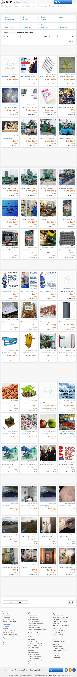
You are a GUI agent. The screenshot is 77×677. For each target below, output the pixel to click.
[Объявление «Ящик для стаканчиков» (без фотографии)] (67, 280)
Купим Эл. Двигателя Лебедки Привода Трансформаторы (10, 250)
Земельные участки (8, 632)
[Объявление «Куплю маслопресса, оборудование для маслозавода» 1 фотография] (10, 453)
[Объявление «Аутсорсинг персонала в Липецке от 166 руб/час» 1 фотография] (67, 96)
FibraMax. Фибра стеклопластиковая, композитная (67, 76)
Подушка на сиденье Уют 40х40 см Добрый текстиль (67, 250)
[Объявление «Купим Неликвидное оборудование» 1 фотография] (29, 238)
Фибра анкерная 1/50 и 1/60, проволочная (48, 76)
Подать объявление (56, 670)
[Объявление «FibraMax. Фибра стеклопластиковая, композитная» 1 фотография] (67, 65)
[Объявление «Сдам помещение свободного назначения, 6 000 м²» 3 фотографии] (48, 310)
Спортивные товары (59, 641)
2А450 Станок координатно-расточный (29, 188)
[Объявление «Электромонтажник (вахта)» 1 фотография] (29, 208)
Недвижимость (19, 6)
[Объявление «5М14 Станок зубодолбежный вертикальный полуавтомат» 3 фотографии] (67, 127)
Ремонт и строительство (35, 660)
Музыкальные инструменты (61, 638)
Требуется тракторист (28, 76)
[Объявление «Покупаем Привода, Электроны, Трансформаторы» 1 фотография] (67, 208)
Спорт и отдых (57, 628)
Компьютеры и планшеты (60, 617)
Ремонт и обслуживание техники (37, 629)
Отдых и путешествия (59, 640)
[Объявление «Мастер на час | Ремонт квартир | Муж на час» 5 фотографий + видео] (67, 453)
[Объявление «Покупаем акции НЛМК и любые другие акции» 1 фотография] (67, 391)
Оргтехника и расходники (60, 619)
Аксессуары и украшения (35, 645)
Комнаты (5, 628)
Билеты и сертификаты (59, 630)
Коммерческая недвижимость (11, 636)
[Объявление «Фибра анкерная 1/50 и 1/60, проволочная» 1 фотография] (48, 65)
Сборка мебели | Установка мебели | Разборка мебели (10, 291)
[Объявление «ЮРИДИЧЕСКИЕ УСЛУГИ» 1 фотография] (29, 556)
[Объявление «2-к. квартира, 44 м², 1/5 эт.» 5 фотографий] (48, 556)
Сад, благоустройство (34, 633)
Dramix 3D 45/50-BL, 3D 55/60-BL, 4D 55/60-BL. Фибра (29, 107)
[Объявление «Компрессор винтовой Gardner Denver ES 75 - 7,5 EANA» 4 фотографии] (67, 341)
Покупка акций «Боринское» (10, 219)
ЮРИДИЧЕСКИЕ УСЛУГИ (29, 567)
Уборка (30, 636)
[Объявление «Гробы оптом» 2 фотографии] (10, 310)
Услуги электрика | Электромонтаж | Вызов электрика (48, 291)
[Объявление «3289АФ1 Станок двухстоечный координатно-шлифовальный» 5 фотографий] (29, 127)
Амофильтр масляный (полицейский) (67, 322)
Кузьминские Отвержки (12, 19)
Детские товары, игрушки (35, 643)
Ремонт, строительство (34, 631)
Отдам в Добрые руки (66, 567)
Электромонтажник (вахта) (29, 219)
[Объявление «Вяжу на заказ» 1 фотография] (67, 525)
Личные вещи (42, 6)
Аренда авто (6, 505)
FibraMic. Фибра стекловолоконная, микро (10, 107)
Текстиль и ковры (33, 664)
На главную (4, 10)
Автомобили (6, 614)
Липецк (7, 17)
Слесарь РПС (44, 219)
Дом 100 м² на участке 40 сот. (48, 403)
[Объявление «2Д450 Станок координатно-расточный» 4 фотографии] (10, 177)
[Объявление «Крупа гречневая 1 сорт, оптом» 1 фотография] (10, 391)
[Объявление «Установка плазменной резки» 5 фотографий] (67, 177)
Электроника (62, 6)
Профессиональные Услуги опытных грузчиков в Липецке (10, 138)
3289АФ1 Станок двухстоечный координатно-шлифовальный (29, 138)
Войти (74, 2)
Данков (43, 17)
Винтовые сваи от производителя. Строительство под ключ (10, 434)
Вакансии (5, 643)
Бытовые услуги (32, 616)
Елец (24, 17)
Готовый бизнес (57, 655)
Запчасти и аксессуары (9, 621)
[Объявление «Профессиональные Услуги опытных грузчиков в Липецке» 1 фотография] (10, 127)
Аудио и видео (57, 614)
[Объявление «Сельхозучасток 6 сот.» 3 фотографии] (10, 525)
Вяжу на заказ (63, 536)
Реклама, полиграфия (34, 627)
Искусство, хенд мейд (34, 619)
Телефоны (56, 623)
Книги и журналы (58, 634)
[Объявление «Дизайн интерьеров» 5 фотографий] (29, 494)
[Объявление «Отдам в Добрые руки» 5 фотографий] (67, 556)
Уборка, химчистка (65, 505)
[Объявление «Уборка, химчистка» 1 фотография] (67, 494)
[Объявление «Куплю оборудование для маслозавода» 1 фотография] (29, 453)
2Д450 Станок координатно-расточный (10, 188)
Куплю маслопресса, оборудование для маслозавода (10, 464)
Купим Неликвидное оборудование (29, 250)
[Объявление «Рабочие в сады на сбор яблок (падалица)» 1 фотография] (48, 422)
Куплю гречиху (26, 403)
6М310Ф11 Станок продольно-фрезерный (48, 138)
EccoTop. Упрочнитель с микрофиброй (48, 107)
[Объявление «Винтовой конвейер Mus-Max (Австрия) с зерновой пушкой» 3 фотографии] (48, 177)
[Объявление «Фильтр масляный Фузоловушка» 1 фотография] (10, 341)
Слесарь (43, 250)
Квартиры (6, 626)
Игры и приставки (58, 616)
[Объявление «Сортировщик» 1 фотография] (29, 422)
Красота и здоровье (33, 647)
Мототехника (7, 616)
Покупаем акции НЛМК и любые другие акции (67, 403)
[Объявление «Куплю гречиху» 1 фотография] (29, 391)
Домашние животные (59, 648)
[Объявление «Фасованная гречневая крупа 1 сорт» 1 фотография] (29, 310)
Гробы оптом (6, 322)
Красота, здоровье (33, 621)
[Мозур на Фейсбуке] (74, 670)
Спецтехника (7, 617)
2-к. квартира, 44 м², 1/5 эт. (48, 567)
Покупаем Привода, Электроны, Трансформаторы (67, 219)
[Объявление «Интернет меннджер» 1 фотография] (48, 453)
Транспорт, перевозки (34, 635)
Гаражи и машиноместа (10, 634)
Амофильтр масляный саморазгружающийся (29, 353)
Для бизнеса (63, 27)
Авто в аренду (44, 505)
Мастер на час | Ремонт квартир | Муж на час (67, 464)
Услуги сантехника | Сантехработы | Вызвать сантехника (29, 291)
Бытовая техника (33, 652)
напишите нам (66, 675)
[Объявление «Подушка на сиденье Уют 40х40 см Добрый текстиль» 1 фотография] (67, 238)
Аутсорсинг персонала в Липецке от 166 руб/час (67, 107)
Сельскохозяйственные (60, 650)
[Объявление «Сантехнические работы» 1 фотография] (10, 556)
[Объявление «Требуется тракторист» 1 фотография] (29, 65)
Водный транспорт (8, 619)
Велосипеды (56, 632)
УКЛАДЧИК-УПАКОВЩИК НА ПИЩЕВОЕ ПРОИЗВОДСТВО (67, 434)
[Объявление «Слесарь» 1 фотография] (48, 238)
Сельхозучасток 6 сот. (9, 536)
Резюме (5, 645)
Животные (44, 27)
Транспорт (8, 6)
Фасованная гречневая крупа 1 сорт (29, 322)
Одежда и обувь (32, 641)
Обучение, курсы (32, 625)
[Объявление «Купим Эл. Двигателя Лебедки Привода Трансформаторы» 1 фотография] (10, 238)
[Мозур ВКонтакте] (66, 670)
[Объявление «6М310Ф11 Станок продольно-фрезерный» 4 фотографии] (48, 127)
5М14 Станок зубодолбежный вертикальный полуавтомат (67, 138)
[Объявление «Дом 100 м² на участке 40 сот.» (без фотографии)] (48, 391)
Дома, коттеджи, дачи (9, 630)
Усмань (25, 19)
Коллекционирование (59, 636)
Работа (27, 6)
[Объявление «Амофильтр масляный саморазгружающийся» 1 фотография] (29, 341)
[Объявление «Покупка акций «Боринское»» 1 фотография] (10, 208)
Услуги (34, 6)
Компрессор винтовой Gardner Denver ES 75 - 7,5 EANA (67, 353)
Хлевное (43, 19)
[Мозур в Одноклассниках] (70, 670)
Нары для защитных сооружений (10, 76)
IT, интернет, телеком (34, 614)
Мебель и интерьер (33, 654)
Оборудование (57, 657)
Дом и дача (52, 6)
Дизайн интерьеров (27, 505)
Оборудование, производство (36, 623)
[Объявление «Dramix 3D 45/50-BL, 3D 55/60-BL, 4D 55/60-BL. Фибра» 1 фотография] (29, 96)
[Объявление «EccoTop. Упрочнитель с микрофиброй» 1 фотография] (48, 96)
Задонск (61, 17)
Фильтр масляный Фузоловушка (10, 353)
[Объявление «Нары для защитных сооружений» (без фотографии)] (10, 65)
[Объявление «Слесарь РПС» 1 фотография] (48, 208)
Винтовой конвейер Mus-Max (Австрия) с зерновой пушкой (48, 188)
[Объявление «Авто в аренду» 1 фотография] (48, 494)
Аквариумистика (57, 646)
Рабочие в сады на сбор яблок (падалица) (48, 434)
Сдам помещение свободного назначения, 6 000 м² (48, 322)
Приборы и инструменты (60, 621)
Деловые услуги (32, 617)
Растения (30, 662)
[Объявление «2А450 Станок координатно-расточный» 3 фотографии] (29, 177)
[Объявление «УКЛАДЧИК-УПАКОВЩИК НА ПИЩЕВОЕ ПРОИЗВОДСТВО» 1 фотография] (67, 422)
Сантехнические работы (10, 567)
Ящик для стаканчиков (66, 291)
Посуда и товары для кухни (36, 656)
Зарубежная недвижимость (11, 638)
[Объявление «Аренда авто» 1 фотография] (10, 494)
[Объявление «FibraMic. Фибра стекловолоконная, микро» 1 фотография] (10, 96)
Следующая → (22, 602)
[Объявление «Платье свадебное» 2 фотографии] (48, 525)
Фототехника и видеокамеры (61, 625)
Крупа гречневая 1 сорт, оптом (10, 403)
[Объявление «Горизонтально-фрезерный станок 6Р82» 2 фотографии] (48, 341)
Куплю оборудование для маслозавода (29, 464)
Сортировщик (25, 434)
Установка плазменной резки (67, 188)
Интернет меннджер (46, 464)
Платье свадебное (46, 536)
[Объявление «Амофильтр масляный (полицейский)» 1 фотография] (67, 310)
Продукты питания (33, 658)
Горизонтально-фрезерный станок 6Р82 (48, 353)
